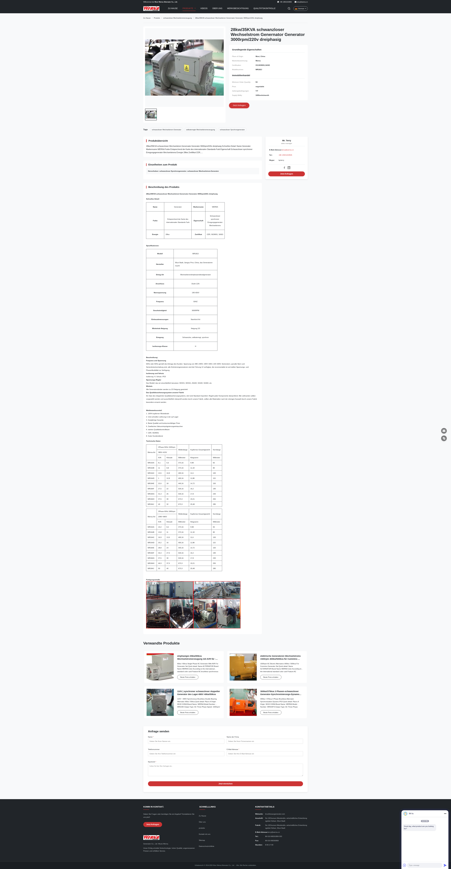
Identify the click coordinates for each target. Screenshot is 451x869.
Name (151, 737)
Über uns (217, 8)
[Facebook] (284, 167)
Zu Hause (173, 8)
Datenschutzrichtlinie (206, 846)
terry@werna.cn (302, 2)
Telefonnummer (154, 749)
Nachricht (152, 762)
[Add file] (404, 865)
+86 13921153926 (285, 155)
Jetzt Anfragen (286, 174)
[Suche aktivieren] (289, 8)
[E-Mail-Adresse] (444, 431)
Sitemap (202, 840)
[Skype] (444, 438)
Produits (157, 18)
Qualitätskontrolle (264, 8)
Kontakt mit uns (204, 834)
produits (202, 828)
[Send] (445, 865)
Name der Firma (233, 737)
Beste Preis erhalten (187, 677)
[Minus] (445, 813)
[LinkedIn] (289, 167)
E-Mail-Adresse (233, 749)
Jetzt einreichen (225, 784)
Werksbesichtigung (238, 8)
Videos (204, 8)
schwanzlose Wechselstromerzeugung (177, 18)
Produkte (188, 8)
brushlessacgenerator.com (275, 814)
